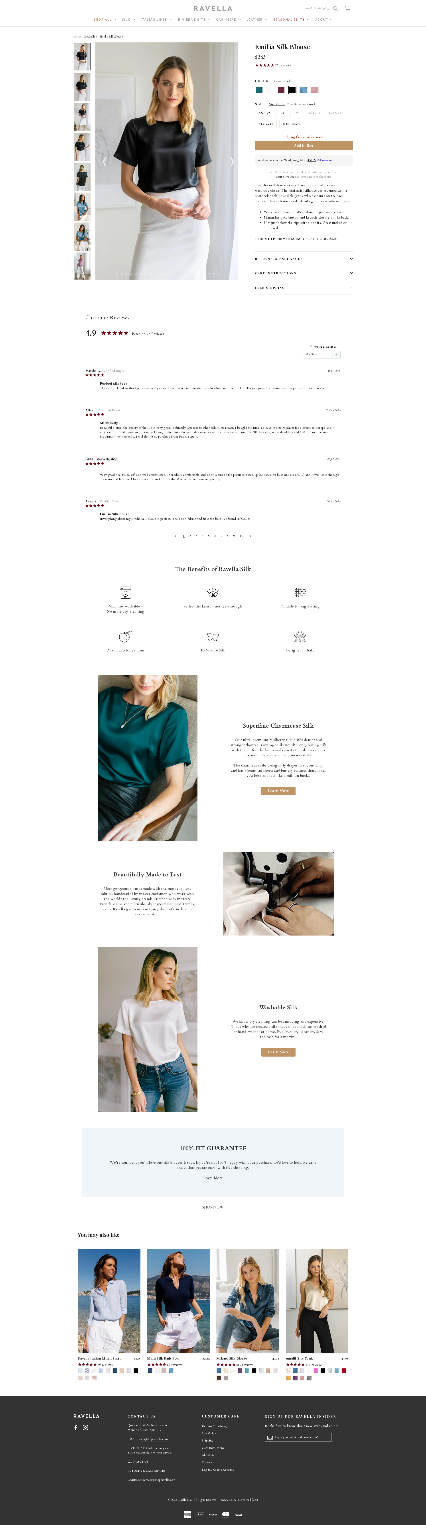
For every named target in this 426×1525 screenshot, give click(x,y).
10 (241, 536)
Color (273, 81)
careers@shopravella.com (159, 1480)
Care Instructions (276, 273)
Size (285, 104)
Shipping (207, 1441)
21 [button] (213, 273)
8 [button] (150, 273)
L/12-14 (335, 113)
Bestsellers (91, 37)
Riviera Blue (303, 90)
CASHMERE (226, 19)
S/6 (296, 113)
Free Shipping (270, 287)
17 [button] (193, 273)
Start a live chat (286, 177)
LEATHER (255, 19)
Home (77, 37)
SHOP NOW (213, 1207)
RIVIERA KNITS (192, 19)
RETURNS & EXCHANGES (146, 1471)
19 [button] (203, 273)
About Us (208, 1455)
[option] (166, 161)
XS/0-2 (264, 113)
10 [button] (159, 273)
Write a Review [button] (325, 347)
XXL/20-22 (291, 124)
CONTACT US (138, 1462)
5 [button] (135, 273)
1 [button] (115, 273)
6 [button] (140, 273)
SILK (126, 19)
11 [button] (164, 273)
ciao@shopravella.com (153, 1439)
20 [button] (208, 273)
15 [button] (183, 273)
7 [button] (145, 273)
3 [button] (125, 273)
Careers (207, 1462)
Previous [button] (103, 161)
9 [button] (155, 273)
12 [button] (169, 273)
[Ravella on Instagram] (85, 1427)
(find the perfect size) (300, 104)
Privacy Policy (227, 1500)
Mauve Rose (314, 90)
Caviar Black (292, 90)
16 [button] (188, 273)
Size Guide (277, 104)
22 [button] (218, 273)
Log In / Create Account (218, 1470)
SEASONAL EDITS (289, 19)
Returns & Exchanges (279, 259)
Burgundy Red (281, 90)
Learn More (278, 790)
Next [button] (230, 161)
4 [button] (130, 273)
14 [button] (179, 273)
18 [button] (198, 273)
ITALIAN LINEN (155, 19)
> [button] (250, 536)
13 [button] (174, 273)
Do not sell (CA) (248, 1500)
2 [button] (120, 273)
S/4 (282, 113)
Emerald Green (259, 90)
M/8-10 (314, 113)
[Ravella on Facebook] (76, 1427)
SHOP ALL (103, 19)
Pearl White (270, 90)
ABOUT (322, 19)
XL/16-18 (265, 124)
